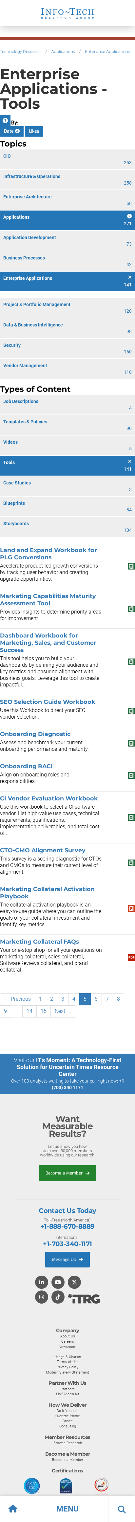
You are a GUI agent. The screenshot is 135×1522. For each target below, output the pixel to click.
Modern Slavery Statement (67, 1372)
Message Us (64, 1259)
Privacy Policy (67, 1367)
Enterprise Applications (107, 51)
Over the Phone (67, 1416)
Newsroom (67, 1346)
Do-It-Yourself (68, 1410)
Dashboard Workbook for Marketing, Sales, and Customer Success (48, 642)
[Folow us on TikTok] (58, 1297)
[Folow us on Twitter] (74, 1282)
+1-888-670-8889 (67, 1226)
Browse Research (67, 1443)
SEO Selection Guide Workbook (47, 701)
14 (29, 1011)
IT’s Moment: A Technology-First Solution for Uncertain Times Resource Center (69, 1067)
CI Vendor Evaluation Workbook (49, 798)
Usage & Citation (67, 1356)
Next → (63, 1011)
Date (9, 131)
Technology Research (20, 51)
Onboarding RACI (26, 766)
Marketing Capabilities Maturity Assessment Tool (48, 600)
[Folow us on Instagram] (42, 1297)
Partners (68, 1389)
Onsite (68, 1421)
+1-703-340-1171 (67, 1244)
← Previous (17, 999)
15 (44, 1011)
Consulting (67, 1426)
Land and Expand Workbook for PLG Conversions (48, 554)
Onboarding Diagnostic (35, 733)
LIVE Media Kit (67, 1394)
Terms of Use (68, 1361)
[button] (67, 1509)
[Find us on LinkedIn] (42, 1282)
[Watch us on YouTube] (58, 1282)
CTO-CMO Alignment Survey (43, 850)
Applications (63, 51)
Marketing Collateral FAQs (39, 941)
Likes (34, 131)
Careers (67, 1341)
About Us (67, 1336)
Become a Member (65, 1173)
